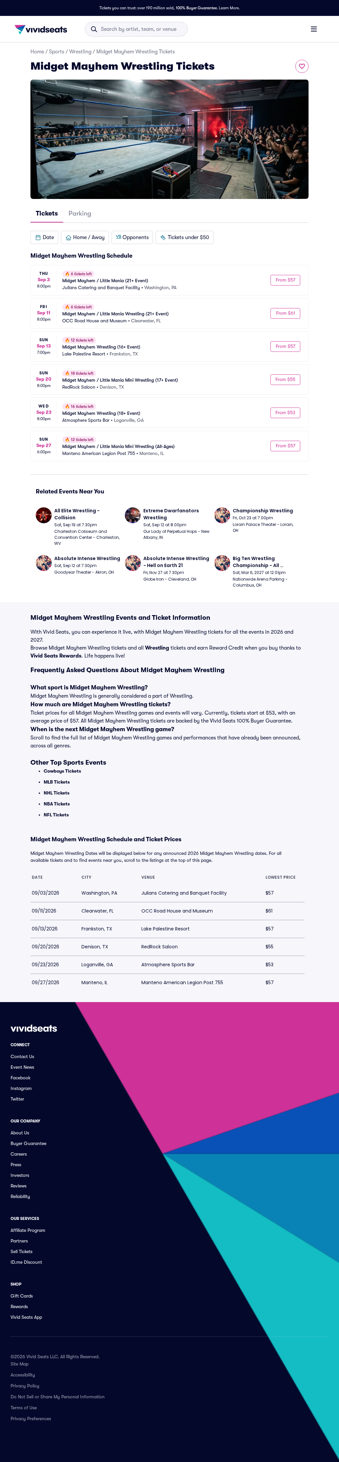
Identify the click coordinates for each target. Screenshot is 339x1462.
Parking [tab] (80, 213)
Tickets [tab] (47, 213)
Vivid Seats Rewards (55, 656)
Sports (56, 52)
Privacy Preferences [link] (31, 1418)
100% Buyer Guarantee (196, 8)
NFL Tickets (56, 814)
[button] (44, 237)
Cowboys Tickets (62, 771)
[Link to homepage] (43, 29)
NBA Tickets (57, 803)
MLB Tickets (57, 782)
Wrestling (80, 52)
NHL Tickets (57, 792)
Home (37, 52)
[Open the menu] (314, 29)
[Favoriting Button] (302, 66)
